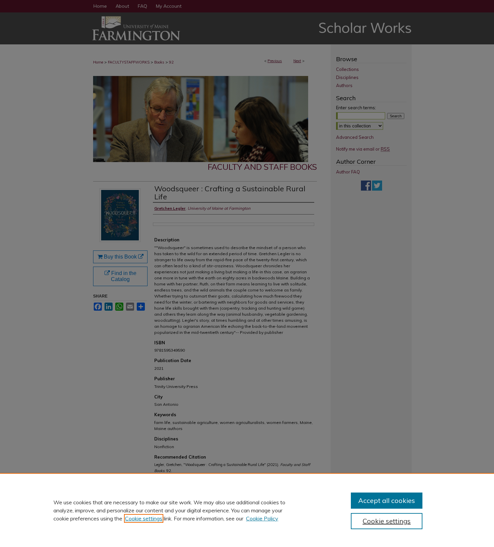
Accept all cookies (386, 500)
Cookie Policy (262, 518)
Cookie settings (143, 518)
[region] (247, 510)
